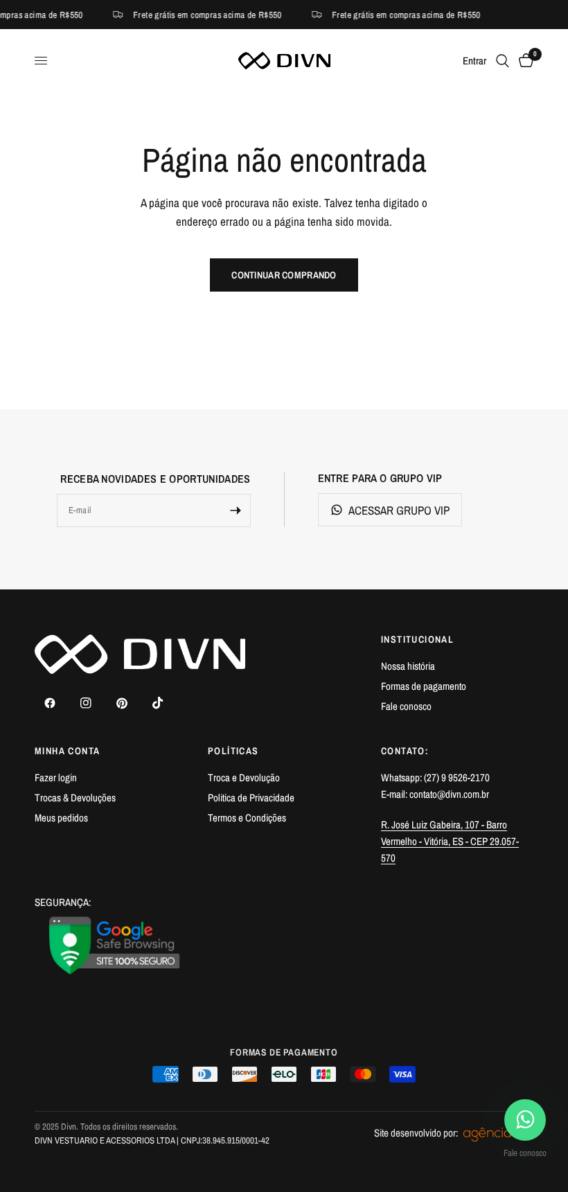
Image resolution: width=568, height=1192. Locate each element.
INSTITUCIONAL (417, 639)
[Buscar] (502, 60)
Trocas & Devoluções (75, 797)
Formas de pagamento (423, 686)
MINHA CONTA (67, 751)
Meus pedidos (61, 817)
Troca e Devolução (244, 777)
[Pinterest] (122, 703)
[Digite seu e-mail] (235, 510)
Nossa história (408, 666)
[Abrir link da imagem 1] (115, 945)
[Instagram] (86, 703)
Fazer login (56, 777)
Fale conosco (406, 706)
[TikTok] (158, 703)
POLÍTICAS (233, 751)
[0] (523, 60)
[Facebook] (50, 703)
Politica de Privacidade (251, 797)
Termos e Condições (247, 817)
